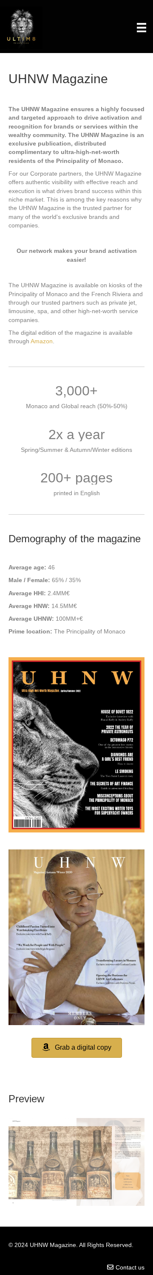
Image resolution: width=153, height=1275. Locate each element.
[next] (123, 1173)
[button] (76, 1048)
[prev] (29, 1173)
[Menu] (141, 27)
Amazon (42, 341)
